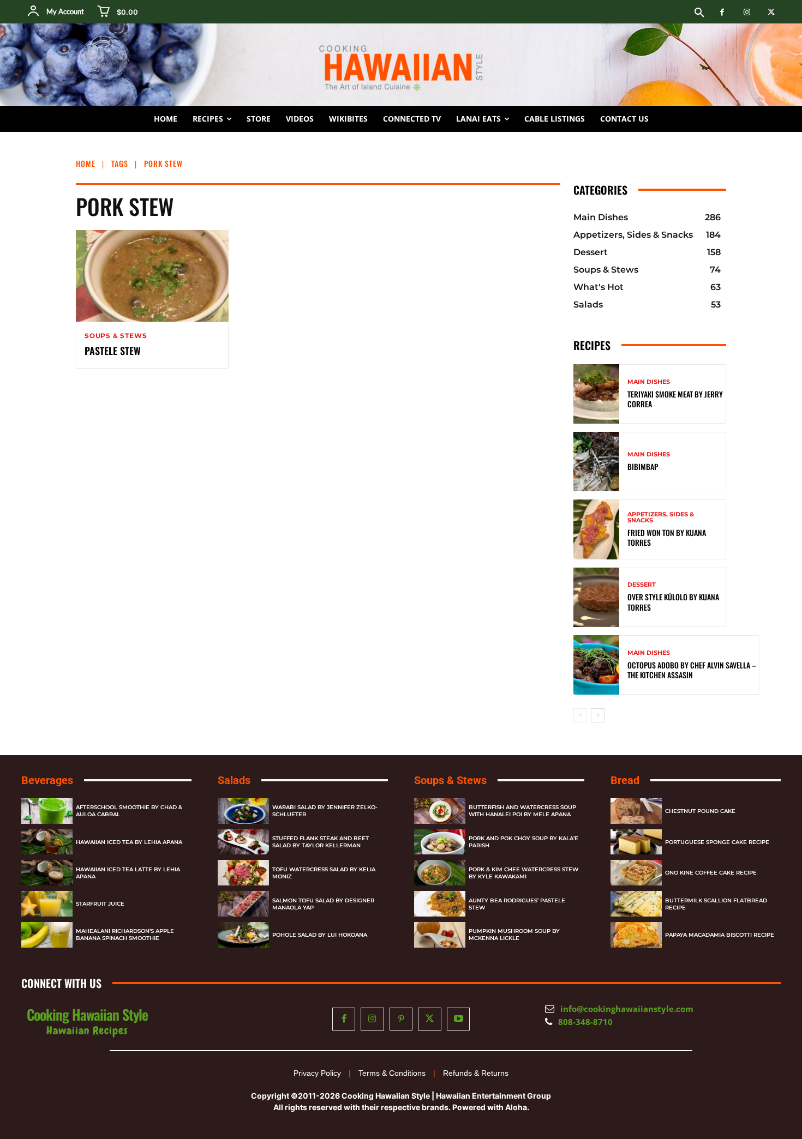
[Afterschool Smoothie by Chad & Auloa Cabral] (47, 811)
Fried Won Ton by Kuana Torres (666, 537)
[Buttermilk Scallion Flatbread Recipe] (636, 904)
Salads (234, 780)
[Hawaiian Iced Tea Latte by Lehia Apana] (47, 872)
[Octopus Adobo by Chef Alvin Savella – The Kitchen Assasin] (596, 665)
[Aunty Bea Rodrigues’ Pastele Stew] (439, 904)
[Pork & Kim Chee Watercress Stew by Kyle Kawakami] (439, 872)
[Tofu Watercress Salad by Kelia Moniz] (243, 872)
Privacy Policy (317, 1073)
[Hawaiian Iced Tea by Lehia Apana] (47, 842)
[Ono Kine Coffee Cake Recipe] (636, 872)
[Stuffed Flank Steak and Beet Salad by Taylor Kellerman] (243, 842)
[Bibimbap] (596, 461)
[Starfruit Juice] (47, 904)
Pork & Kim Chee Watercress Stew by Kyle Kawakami (523, 873)
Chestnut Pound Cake (700, 811)
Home (85, 163)
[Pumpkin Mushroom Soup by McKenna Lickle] (439, 935)
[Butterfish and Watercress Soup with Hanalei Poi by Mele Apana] (439, 811)
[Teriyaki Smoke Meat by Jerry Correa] (596, 394)
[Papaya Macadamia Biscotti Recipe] (636, 935)
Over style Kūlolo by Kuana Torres (673, 601)
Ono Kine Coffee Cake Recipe (711, 872)
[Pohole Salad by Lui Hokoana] (243, 935)
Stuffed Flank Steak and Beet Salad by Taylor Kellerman (320, 842)
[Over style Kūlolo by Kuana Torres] (596, 597)
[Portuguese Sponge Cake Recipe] (636, 842)
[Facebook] (722, 12)
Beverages (47, 780)
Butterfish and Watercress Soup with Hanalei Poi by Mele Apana (522, 811)
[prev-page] (580, 715)
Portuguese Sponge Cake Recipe (717, 842)
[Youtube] (458, 1019)
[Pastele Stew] (152, 276)
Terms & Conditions (392, 1073)
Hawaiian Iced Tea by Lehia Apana (129, 842)
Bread (625, 780)
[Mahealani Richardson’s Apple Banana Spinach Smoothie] (47, 935)
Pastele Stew (113, 350)
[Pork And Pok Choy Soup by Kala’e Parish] (439, 842)
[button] (699, 13)
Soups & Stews (116, 336)
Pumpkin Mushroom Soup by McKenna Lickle (514, 934)
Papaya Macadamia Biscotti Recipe (719, 934)
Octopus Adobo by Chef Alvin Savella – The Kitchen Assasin (691, 669)
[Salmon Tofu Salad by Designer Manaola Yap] (243, 904)
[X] (771, 12)
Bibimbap (642, 466)
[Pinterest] (401, 1019)
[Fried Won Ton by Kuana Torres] (596, 529)
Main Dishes (648, 382)
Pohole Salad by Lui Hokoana (319, 934)
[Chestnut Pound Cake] (636, 811)
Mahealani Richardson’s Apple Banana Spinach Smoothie (125, 934)
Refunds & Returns (475, 1073)
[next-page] (598, 715)
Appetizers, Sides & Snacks (660, 517)
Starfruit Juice (100, 903)
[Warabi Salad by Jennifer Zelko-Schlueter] (243, 811)
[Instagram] (746, 12)
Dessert (641, 585)
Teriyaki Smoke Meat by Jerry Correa (675, 398)
